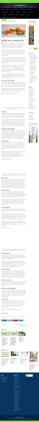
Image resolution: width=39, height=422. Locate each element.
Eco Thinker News (19, 5)
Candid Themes (29, 418)
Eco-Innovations (5, 12)
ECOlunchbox (21, 300)
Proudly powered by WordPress (12, 418)
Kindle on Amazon (17, 304)
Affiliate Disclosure (32, 119)
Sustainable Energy (5, 17)
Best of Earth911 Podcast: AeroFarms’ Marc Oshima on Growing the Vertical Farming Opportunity (5, 341)
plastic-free (4, 83)
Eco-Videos (18, 12)
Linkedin (20, 320)
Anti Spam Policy (4, 381)
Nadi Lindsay (20, 250)
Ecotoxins (24, 12)
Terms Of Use (31, 117)
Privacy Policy (31, 118)
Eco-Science (12, 12)
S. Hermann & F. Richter (18, 175)
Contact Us (31, 115)
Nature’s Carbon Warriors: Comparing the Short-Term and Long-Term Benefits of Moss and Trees (33, 57)
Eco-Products (7, 9)
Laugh (17, 14)
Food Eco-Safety (31, 12)
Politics (28, 14)
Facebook (4, 320)
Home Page (31, 114)
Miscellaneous (22, 14)
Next (36, 134)
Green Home (4, 14)
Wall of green (4, 324)
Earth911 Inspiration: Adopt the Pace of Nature (21, 339)
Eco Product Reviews (33, 128)
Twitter (10, 320)
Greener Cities (11, 14)
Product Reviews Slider (33, 124)
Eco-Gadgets (23, 9)
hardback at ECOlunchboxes (6, 304)
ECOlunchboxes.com (17, 108)
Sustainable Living (14, 17)
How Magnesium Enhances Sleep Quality (13, 360)
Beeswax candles (17, 263)
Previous (30, 134)
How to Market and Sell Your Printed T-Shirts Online (33, 62)
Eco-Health (29, 9)
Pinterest (15, 320)
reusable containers (8, 84)
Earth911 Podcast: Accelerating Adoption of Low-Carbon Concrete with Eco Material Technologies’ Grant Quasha (14, 341)
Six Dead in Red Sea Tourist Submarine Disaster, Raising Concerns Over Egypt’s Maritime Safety (17, 407)
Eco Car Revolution (15, 9)
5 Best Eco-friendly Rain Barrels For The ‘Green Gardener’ (33, 135)
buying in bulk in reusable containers (12, 126)
